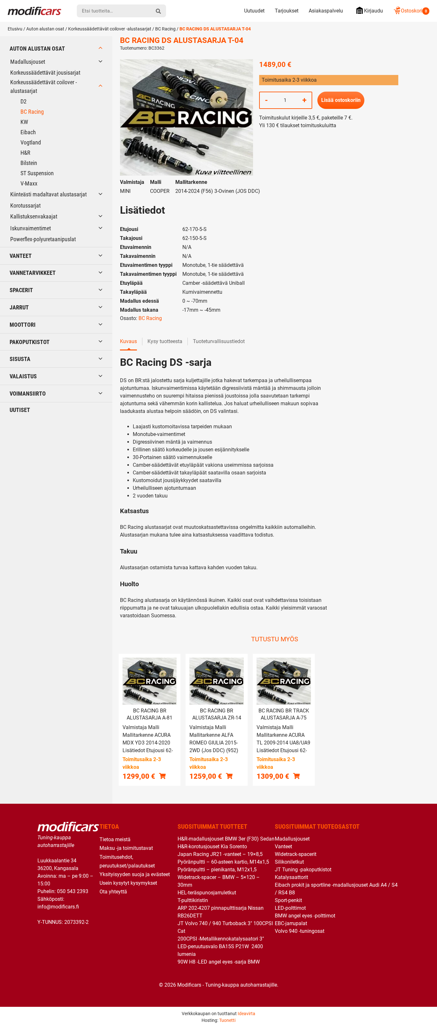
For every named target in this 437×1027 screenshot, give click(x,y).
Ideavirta (246, 1013)
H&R (25, 152)
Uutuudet (254, 11)
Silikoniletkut (289, 862)
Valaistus (23, 376)
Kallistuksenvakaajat (33, 216)
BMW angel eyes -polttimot (305, 916)
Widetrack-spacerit (295, 854)
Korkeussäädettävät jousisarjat (45, 72)
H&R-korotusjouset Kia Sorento (212, 846)
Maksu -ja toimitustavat (126, 848)
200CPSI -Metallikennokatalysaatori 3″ (221, 939)
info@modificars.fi (58, 907)
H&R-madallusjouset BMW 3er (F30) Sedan (226, 839)
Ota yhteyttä (113, 892)
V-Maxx (28, 183)
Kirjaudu (373, 11)
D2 (23, 101)
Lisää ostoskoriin (341, 100)
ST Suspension (37, 173)
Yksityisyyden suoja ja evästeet (134, 874)
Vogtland (30, 142)
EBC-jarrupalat (291, 923)
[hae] (158, 10)
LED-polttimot (290, 908)
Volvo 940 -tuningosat (299, 931)
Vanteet (21, 255)
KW (24, 122)
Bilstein (28, 163)
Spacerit (21, 290)
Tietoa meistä (115, 839)
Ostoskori (414, 11)
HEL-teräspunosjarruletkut (207, 893)
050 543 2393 (72, 891)
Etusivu (15, 28)
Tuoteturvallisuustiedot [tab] (219, 341)
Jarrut (19, 307)
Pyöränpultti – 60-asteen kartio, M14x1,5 (223, 862)
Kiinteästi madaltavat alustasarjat (48, 194)
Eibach (28, 132)
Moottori (23, 324)
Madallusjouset (27, 61)
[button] (162, 776)
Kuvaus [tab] (128, 341)
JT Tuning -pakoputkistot (303, 870)
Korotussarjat (25, 205)
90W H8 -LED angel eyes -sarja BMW (219, 962)
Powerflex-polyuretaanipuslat (43, 239)
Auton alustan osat (45, 28)
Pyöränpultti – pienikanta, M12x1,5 (217, 870)
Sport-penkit (288, 900)
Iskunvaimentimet (30, 228)
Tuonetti (227, 1020)
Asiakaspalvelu (326, 11)
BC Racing (165, 28)
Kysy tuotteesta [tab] (164, 341)
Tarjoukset (286, 11)
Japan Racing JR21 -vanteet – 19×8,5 (220, 854)
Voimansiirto (28, 393)
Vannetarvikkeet (33, 272)
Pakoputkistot (30, 342)
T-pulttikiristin (193, 900)
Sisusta (20, 359)
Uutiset (20, 410)
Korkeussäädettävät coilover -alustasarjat (109, 28)
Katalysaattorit (291, 877)
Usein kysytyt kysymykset (128, 883)
